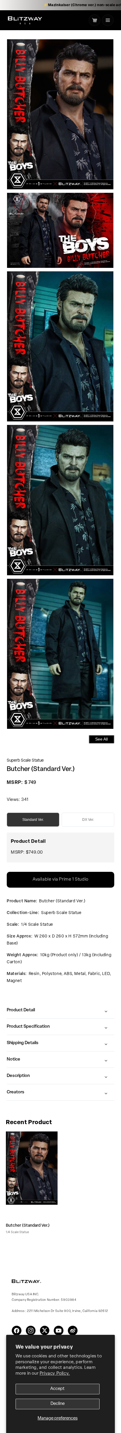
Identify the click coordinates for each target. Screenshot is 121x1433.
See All (101, 739)
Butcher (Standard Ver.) (28, 1225)
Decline (58, 1404)
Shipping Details (22, 1043)
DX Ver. (88, 820)
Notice (13, 1059)
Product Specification (28, 1026)
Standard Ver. (33, 820)
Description (18, 1076)
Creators (15, 1092)
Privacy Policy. (55, 1373)
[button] (108, 20)
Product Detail (21, 1010)
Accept (57, 1389)
